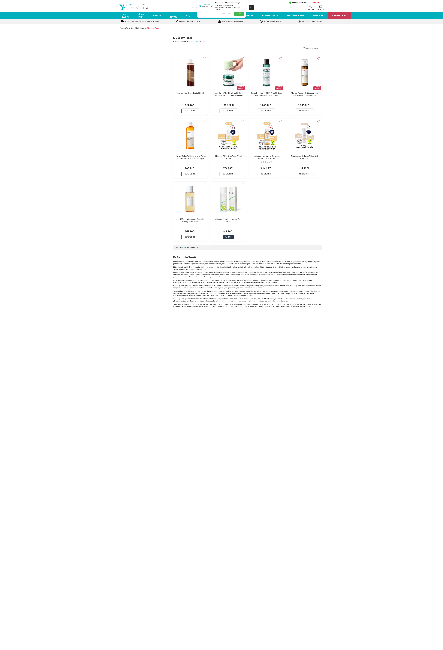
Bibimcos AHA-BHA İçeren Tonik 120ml (228, 220)
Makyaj (157, 15)
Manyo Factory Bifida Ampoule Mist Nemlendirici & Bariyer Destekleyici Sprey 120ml (304, 94)
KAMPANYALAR (339, 15)
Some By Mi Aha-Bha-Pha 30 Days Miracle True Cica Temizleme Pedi (228, 94)
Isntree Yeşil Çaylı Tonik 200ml (190, 93)
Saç (188, 15)
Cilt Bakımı (125, 15)
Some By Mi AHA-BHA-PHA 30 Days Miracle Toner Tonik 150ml (266, 94)
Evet (239, 14)
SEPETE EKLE (190, 111)
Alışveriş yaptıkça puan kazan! (190, 21)
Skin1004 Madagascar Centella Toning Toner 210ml (190, 220)
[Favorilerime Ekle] (204, 59)
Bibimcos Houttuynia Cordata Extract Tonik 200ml (266, 157)
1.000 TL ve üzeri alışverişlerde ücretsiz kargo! (142, 21)
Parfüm (249, 15)
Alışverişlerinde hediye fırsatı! (233, 21)
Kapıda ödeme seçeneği (273, 21)
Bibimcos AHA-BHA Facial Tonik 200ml (228, 157)
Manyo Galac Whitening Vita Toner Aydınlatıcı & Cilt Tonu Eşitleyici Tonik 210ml (190, 157)
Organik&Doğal (295, 15)
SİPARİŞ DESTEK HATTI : (308, 3)
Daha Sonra (225, 14)
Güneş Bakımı (141, 15)
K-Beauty (173, 15)
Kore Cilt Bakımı (137, 28)
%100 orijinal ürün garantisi (312, 21)
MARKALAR (318, 15)
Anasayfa (124, 28)
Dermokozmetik (270, 15)
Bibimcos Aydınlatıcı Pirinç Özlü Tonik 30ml (304, 157)
